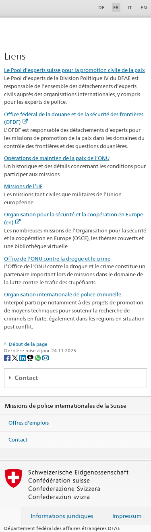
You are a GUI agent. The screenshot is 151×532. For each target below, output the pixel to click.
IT (130, 7)
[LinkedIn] (23, 357)
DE (101, 7)
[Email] (45, 357)
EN (144, 7)
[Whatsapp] (38, 357)
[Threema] (31, 357)
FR (116, 7)
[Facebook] (8, 357)
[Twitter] (15, 357)
